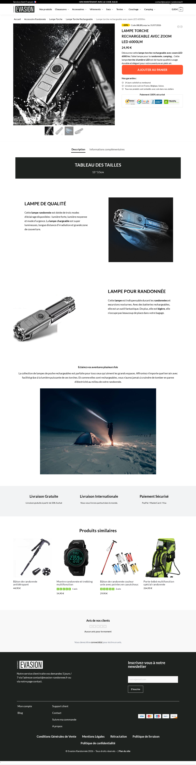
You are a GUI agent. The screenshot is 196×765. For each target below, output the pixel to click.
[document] (98, 382)
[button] (192, 698)
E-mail (84, 729)
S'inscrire (88, 743)
